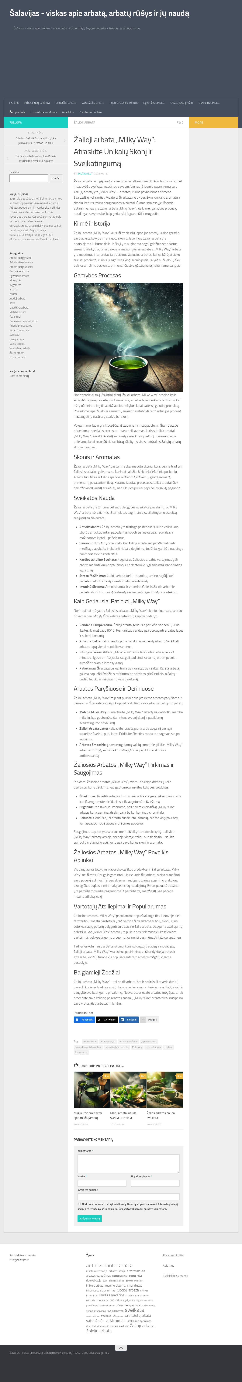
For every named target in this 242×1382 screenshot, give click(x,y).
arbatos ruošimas (119, 1276)
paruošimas (91, 1305)
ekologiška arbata (116, 1281)
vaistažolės (95, 1320)
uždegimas (117, 1316)
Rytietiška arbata (19, 330)
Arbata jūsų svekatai (37, 102)
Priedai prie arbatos (20, 325)
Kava (12, 303)
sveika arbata (148, 1305)
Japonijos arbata (149, 1041)
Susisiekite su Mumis (44, 112)
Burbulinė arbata (209, 102)
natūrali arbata (142, 1295)
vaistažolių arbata (137, 1315)
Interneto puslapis (88, 1190)
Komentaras (85, 1150)
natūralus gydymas (122, 1300)
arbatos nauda (136, 1271)
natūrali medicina (97, 1300)
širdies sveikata (119, 1326)
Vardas (82, 1176)
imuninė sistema (115, 1285)
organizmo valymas (145, 1300)
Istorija (13, 289)
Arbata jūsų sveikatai (21, 262)
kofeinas (144, 1290)
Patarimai (15, 316)
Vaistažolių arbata (92, 102)
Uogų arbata (16, 339)
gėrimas (129, 1281)
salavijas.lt (85, 173)
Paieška (14, 172)
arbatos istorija (117, 1271)
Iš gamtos (15, 285)
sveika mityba (115, 1311)
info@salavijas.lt (19, 1260)
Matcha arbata (17, 312)
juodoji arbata (128, 1290)
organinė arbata (153, 1047)
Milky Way (137, 1047)
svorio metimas (92, 1316)
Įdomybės (15, 280)
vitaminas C (103, 1326)
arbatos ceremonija (96, 1271)
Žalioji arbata (17, 112)
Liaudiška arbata (66, 102)
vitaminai (91, 1326)
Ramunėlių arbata (128, 1305)
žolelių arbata (17, 357)
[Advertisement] (121, 69)
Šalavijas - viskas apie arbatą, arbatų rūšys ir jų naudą (99, 13)
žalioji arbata (81, 1052)
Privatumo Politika (90, 112)
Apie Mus (68, 112)
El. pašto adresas (141, 1176)
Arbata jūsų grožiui (181, 102)
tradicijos (106, 1316)
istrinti (13, 294)
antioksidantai (89, 1041)
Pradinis (14, 102)
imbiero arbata (94, 1285)
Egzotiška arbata (153, 102)
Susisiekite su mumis (175, 1276)
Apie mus (168, 1265)
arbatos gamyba (107, 1041)
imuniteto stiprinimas (100, 1290)
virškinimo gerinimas (139, 1321)
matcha (130, 1295)
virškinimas (115, 1320)
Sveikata (14, 334)
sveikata (168, 1047)
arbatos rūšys (135, 1276)
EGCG (105, 1281)
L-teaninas (91, 1295)
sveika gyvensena (96, 1311)
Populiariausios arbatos (123, 102)
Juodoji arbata (17, 298)
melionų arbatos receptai (117, 1047)
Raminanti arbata (107, 1305)
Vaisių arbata (16, 344)
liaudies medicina (111, 1295)
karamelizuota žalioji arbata (88, 1047)
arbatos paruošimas (128, 1041)
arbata (126, 1265)
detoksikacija (93, 1280)
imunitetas (134, 1285)
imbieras (138, 1280)
